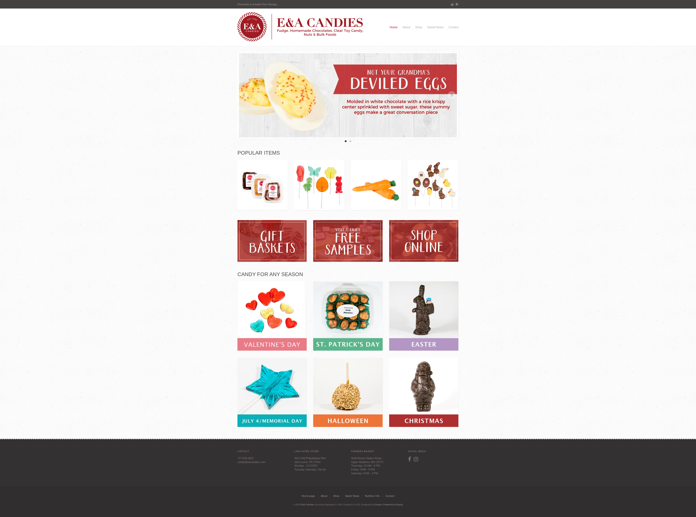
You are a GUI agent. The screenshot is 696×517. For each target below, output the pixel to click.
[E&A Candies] (300, 39)
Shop (418, 27)
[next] (452, 95)
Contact (454, 27)
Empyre (378, 504)
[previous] (244, 95)
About (406, 27)
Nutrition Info (372, 496)
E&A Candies (307, 504)
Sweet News (435, 27)
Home (393, 27)
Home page (308, 496)
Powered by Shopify (393, 504)
